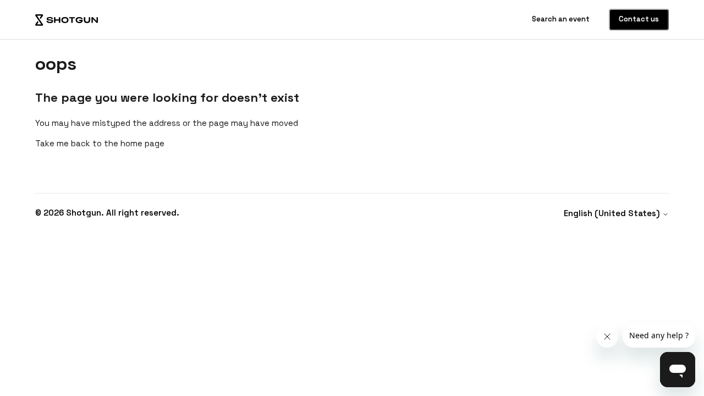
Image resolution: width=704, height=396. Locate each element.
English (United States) (613, 213)
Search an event (561, 19)
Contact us (639, 19)
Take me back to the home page (99, 143)
